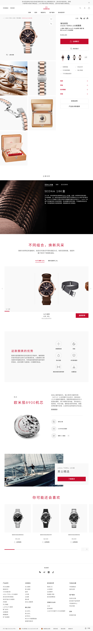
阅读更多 (54, 409)
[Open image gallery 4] (13, 113)
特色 (61, 85)
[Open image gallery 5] (42, 113)
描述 (61, 81)
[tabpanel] (69, 198)
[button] (28, 37)
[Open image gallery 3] (42, 78)
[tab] (49, 184)
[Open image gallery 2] (13, 78)
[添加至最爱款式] (51, 19)
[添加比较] (51, 23)
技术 (63, 89)
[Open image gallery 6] (13, 148)
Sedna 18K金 (66, 195)
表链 (61, 94)
